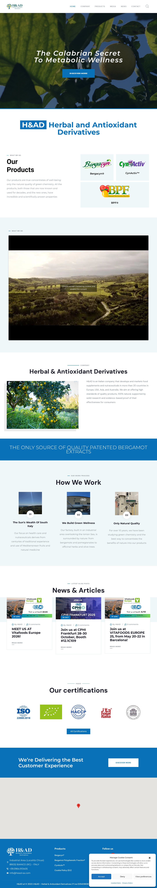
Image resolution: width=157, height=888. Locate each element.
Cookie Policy (116, 883)
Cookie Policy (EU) (63, 870)
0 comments (34, 624)
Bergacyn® (97, 173)
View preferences (143, 876)
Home (73, 6)
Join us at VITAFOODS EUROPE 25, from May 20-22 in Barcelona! (127, 634)
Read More (17, 643)
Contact (135, 6)
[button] (149, 857)
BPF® (114, 202)
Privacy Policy (127, 883)
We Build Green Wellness (78, 523)
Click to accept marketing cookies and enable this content (78, 287)
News (124, 6)
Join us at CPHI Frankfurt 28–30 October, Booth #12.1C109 (74, 635)
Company (85, 6)
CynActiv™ (132, 173)
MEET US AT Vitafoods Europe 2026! (26, 632)
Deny (122, 876)
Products (100, 6)
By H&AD (18, 624)
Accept (101, 876)
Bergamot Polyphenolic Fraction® (70, 860)
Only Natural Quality (127, 523)
